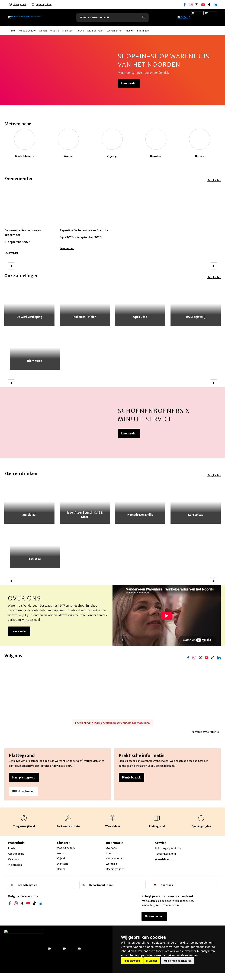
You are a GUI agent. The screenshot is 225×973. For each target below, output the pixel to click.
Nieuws (130, 30)
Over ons (24, 598)
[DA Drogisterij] (196, 304)
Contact (13, 848)
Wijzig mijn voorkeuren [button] (177, 960)
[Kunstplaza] (196, 502)
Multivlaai (29, 514)
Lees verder (129, 83)
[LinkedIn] (40, 900)
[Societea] (35, 546)
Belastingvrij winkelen (168, 848)
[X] (197, 2)
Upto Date (140, 317)
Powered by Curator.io (205, 731)
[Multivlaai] (29, 502)
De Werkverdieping (29, 317)
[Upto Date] (140, 304)
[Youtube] (203, 2)
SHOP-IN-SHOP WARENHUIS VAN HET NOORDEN (164, 60)
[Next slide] (213, 265)
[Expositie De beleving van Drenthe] (85, 220)
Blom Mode (34, 361)
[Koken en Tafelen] (85, 304)
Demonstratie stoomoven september (23, 232)
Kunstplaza (195, 514)
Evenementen (114, 30)
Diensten (67, 30)
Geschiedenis (16, 853)
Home (12, 30)
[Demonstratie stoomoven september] (29, 220)
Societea (35, 558)
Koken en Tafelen (84, 317)
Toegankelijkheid (165, 853)
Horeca (80, 30)
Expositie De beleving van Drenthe (84, 230)
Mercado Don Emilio (140, 514)
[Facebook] (184, 2)
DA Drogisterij (195, 317)
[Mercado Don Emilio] (140, 502)
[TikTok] (209, 2)
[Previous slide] (11, 265)
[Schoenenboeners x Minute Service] (112, 422)
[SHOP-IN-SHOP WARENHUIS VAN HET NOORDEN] (112, 70)
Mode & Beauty (27, 30)
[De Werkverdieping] (29, 304)
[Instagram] (190, 2)
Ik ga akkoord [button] (132, 960)
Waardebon (162, 859)
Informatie (143, 30)
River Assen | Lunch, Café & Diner (85, 515)
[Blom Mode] (35, 348)
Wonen (43, 30)
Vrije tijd (54, 30)
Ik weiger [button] (151, 960)
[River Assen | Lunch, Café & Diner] (85, 502)
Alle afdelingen (95, 30)
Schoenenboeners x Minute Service (154, 415)
